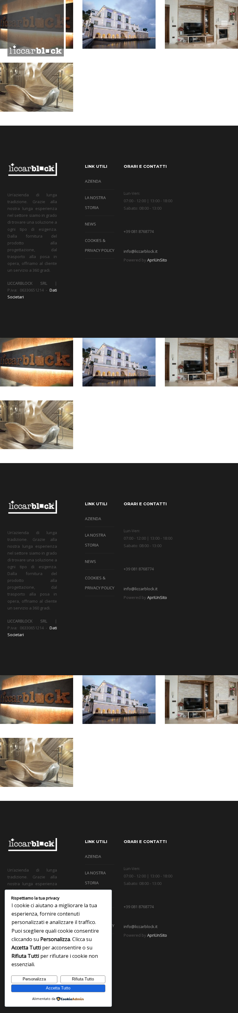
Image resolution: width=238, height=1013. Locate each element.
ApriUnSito (157, 260)
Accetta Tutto (58, 988)
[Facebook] (198, 8)
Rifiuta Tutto (83, 979)
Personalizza (34, 979)
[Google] (207, 8)
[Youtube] (216, 8)
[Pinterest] (226, 8)
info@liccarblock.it (140, 251)
